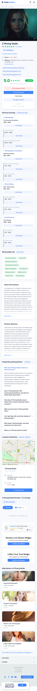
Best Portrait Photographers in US (12, 71)
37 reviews (18, 46)
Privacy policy (18, 669)
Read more (7, 316)
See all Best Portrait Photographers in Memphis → (17, 652)
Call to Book (18, 96)
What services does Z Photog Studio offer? (16, 410)
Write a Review (19, 92)
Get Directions (9, 64)
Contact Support (27, 677)
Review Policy (18, 671)
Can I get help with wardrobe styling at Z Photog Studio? (17, 417)
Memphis (11, 7)
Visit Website (9, 50)
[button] (18, 57)
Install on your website (18, 543)
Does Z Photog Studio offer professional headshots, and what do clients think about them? (16, 393)
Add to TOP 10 (19, 99)
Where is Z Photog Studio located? (15, 430)
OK (22, 685)
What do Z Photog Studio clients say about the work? (16, 368)
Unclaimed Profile (19, 88)
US (3, 7)
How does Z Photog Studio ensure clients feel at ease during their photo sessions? (16, 402)
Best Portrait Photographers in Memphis (13, 68)
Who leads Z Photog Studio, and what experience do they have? (16, 424)
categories (5, 658)
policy (12, 686)
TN (6, 7)
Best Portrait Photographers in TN (12, 74)
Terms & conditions (18, 667)
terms (6, 686)
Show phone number (10, 53)
